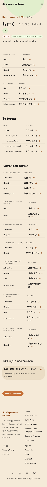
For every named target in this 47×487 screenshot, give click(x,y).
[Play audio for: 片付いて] (35, 130)
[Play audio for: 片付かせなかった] (32, 286)
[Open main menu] (42, 4)
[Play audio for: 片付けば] (35, 247)
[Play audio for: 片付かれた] (38, 312)
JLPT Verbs (29, 420)
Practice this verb (12, 393)
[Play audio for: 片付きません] (36, 75)
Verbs (12, 17)
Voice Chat (29, 440)
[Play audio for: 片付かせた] (40, 278)
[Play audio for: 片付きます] (34, 65)
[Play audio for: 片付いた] (28, 88)
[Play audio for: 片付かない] (34, 70)
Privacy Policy (30, 463)
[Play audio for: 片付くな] (38, 235)
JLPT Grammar (31, 415)
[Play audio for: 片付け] (36, 229)
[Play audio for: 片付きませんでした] (38, 104)
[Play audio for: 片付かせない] (41, 273)
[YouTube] (27, 473)
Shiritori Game (8, 450)
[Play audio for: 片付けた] (34, 188)
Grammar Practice (32, 436)
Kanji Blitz (6, 454)
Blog (27, 454)
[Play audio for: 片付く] (5, 30)
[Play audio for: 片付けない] (35, 183)
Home (4, 17)
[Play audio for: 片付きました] (32, 93)
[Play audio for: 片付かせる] (40, 268)
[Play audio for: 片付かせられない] (32, 346)
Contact (28, 459)
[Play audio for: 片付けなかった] (39, 193)
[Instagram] (20, 473)
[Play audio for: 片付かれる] (38, 301)
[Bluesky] (34, 473)
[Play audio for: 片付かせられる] (32, 338)
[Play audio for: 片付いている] (39, 135)
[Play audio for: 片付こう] (38, 208)
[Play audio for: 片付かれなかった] (31, 320)
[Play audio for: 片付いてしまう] (41, 151)
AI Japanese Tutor (13, 4)
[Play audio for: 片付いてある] (39, 141)
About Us (29, 450)
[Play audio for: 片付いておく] (39, 146)
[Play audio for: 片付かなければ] (41, 253)
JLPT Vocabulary (32, 424)
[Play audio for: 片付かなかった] (34, 98)
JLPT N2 (21, 17)
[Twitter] (13, 473)
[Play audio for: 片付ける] (34, 177)
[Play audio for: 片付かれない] (40, 307)
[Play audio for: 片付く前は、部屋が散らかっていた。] (41, 369)
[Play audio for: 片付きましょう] (32, 216)
